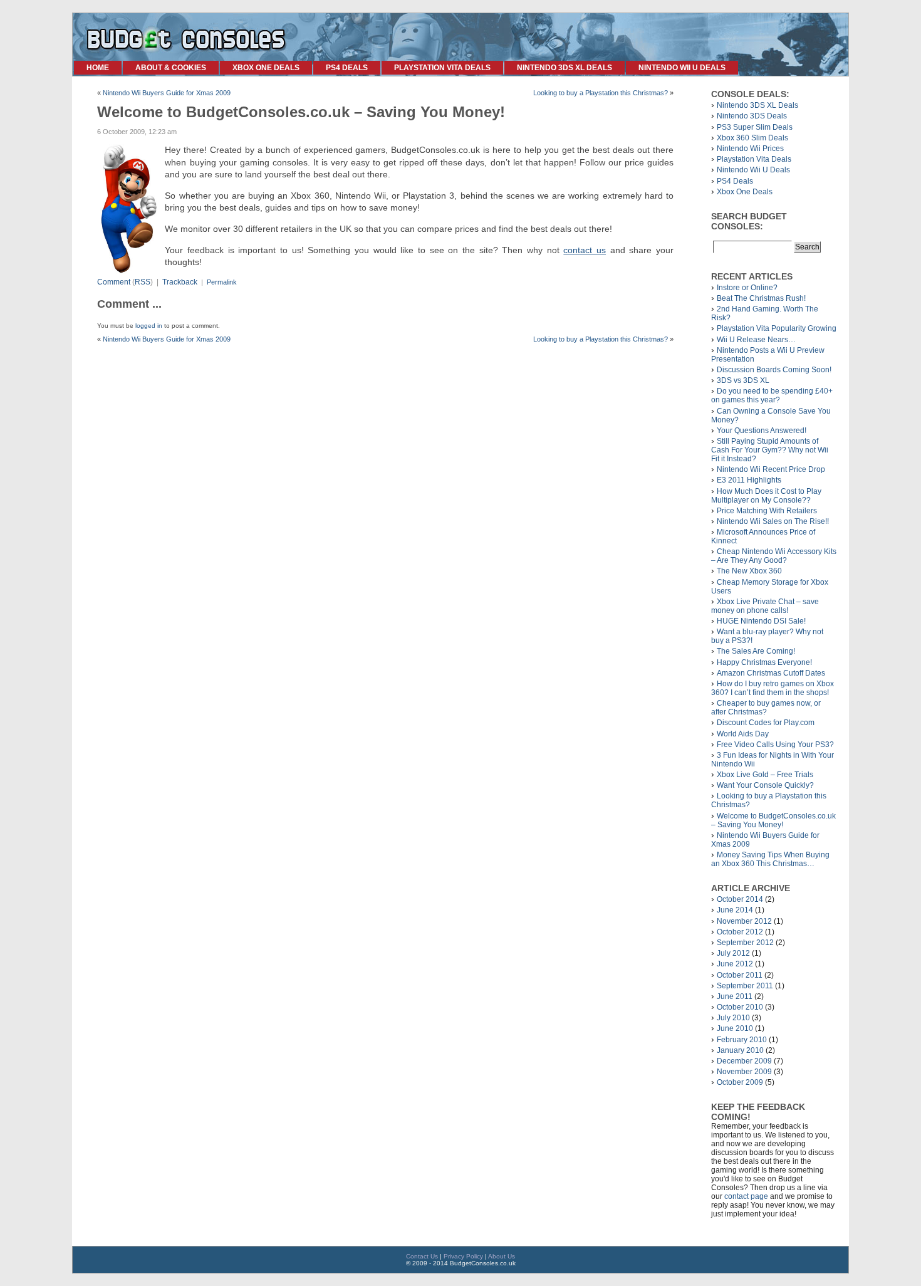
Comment (113, 282)
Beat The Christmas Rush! (761, 298)
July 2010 (733, 1017)
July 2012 (733, 953)
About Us (501, 1256)
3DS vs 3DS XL (743, 380)
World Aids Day (743, 733)
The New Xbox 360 (749, 571)
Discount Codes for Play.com (765, 722)
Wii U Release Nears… (756, 339)
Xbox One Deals (265, 67)
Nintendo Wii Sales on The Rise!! (773, 521)
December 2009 (744, 1061)
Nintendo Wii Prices (750, 148)
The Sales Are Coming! (756, 651)
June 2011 (734, 996)
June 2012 (735, 963)
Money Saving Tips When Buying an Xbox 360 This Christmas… (770, 859)
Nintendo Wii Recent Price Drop (771, 469)
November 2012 (744, 921)
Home (97, 67)
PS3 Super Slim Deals (755, 127)
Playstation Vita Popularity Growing (776, 328)
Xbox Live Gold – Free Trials (765, 774)
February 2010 (742, 1039)
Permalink (222, 282)
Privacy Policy (463, 1256)
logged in (148, 325)
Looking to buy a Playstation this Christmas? (600, 93)
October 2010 (740, 1007)
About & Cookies (170, 67)
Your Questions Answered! (761, 430)
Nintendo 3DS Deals (752, 116)
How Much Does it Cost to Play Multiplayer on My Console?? (766, 495)
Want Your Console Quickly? (765, 785)
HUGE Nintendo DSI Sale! (761, 621)
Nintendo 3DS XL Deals (564, 67)
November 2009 (744, 1071)
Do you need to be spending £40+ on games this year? (772, 395)
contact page (746, 1196)
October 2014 (740, 899)
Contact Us (422, 1256)
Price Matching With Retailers (767, 510)
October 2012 (740, 932)
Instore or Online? (747, 287)
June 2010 (735, 1028)
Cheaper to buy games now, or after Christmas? (766, 707)
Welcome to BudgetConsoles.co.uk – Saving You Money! (773, 820)
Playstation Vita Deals (442, 67)
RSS (142, 282)
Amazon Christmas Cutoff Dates (771, 673)
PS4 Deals (347, 67)
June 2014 (735, 910)
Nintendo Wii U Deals (682, 67)
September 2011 (745, 985)
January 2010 (740, 1050)
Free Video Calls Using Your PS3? (775, 744)
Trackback (179, 282)
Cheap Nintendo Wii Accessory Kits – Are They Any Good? (773, 556)
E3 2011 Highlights (749, 480)
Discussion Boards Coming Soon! (774, 369)
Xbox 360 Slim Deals (752, 137)
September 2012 (745, 942)
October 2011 (739, 975)
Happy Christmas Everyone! (764, 662)
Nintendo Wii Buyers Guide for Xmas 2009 (167, 93)
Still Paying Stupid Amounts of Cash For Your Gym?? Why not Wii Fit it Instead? (769, 450)
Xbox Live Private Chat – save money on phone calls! (765, 606)
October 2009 (740, 1082)
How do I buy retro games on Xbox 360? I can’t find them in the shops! (772, 688)
